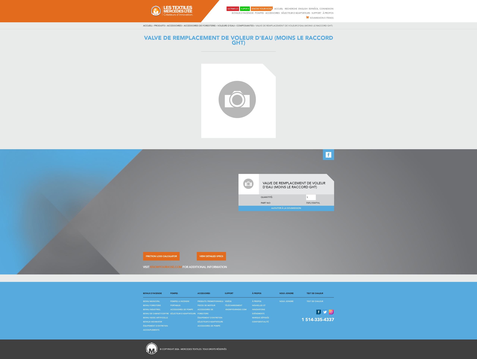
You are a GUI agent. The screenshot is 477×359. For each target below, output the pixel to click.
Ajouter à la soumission (286, 208)
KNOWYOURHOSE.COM (166, 267)
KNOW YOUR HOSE (262, 8)
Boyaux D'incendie (243, 13)
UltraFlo (233, 8)
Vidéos (228, 301)
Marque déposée (260, 317)
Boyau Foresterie (152, 305)
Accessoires (272, 13)
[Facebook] (328, 159)
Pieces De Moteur (206, 305)
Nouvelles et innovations (259, 307)
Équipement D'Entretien (155, 326)
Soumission (321, 17)
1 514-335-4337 (317, 320)
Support (316, 13)
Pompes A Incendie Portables (179, 303)
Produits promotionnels (210, 301)
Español (314, 8)
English (303, 8)
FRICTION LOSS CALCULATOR (161, 256)
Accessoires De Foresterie (199, 25)
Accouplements (151, 330)
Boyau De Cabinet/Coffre (156, 313)
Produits (159, 25)
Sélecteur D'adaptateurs (295, 13)
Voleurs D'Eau (225, 25)
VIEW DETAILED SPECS (211, 256)
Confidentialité (260, 322)
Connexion (326, 8)
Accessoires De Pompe (181, 309)
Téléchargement (233, 305)
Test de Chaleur (315, 301)
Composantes (245, 25)
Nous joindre (286, 301)
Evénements (258, 313)
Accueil (278, 8)
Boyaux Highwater (152, 322)
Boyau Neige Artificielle (155, 317)
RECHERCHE (291, 8)
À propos (328, 13)
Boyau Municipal (151, 301)
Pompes (259, 13)
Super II (245, 8)
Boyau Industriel (151, 309)
